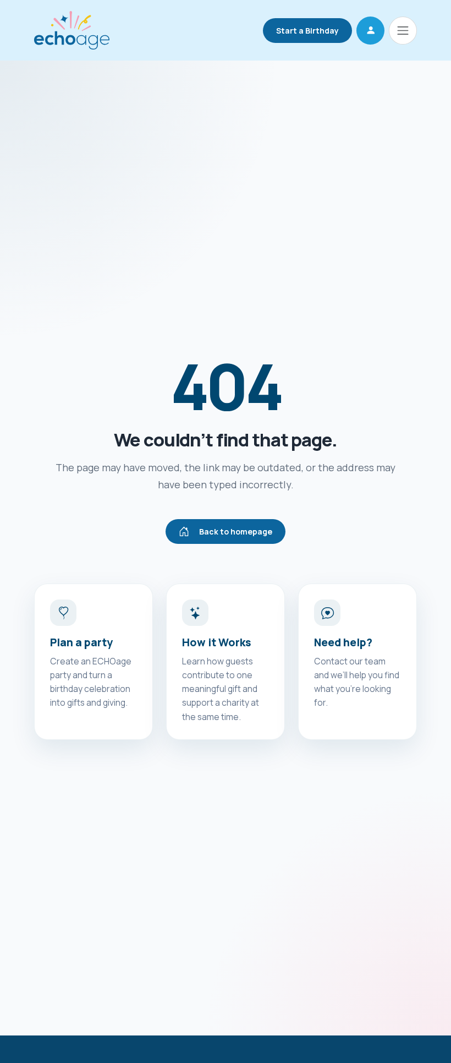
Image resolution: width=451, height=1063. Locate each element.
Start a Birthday (307, 30)
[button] (370, 31)
